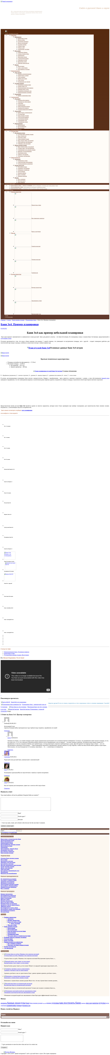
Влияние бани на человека (9, 903)
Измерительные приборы (8, 887)
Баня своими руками (7, 853)
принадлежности (23, 1005)
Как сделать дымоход (7, 851)
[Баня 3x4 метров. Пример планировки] (9, 480)
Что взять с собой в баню (8, 880)
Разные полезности (10, 946)
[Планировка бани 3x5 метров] (10, 491)
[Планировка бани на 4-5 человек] (10, 446)
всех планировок (27, 410)
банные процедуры (16, 1003)
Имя (19, 813)
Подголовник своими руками (9, 884)
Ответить (7, 730)
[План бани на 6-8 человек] (10, 457)
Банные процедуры (7, 894)
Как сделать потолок (7, 863)
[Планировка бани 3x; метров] (9, 467)
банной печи (105, 378)
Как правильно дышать (8, 910)
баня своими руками (36, 1003)
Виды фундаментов (7, 842)
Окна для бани (5, 869)
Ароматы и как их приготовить (10, 905)
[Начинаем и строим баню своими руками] (17, 976)
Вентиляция (11, 928)
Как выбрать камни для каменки (10, 909)
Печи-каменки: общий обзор (9, 848)
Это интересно (8, 948)
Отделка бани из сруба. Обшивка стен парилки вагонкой (21, 955)
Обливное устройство (7, 883)
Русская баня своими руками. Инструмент (16, 655)
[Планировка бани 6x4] (9, 535)
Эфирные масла (6, 906)
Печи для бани (8, 940)
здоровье (55, 1003)
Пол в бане (4, 859)
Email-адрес (21, 816)
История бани (5, 912)
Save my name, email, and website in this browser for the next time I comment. (23, 823)
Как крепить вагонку (7, 861)
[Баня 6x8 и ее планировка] (9, 594)
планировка (11, 1005)
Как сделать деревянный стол (10, 870)
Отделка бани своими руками (10, 858)
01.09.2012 (4, 328)
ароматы (4, 1003)
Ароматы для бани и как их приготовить (16, 970)
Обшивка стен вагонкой (8, 862)
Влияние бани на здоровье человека (15, 937)
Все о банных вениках (14, 943)
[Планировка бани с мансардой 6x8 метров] (9, 631)
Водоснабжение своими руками (10, 844)
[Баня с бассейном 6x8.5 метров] (9, 606)
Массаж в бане (5, 899)
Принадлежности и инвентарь (13, 942)
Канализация (12, 932)
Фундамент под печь (7, 850)
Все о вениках (5, 888)
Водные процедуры (7, 901)
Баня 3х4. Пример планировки (20, 324)
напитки (95, 1003)
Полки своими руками (7, 866)
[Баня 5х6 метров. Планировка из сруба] (9, 559)
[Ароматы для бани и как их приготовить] (16, 969)
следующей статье (6, 338)
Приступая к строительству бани (11, 839)
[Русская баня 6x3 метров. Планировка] (9, 525)
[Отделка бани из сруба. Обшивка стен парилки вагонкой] (21, 954)
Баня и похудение (6, 898)
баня (27, 1003)
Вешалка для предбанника (9, 873)
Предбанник (4, 872)
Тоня (5, 769)
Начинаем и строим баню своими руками (16, 977)
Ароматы (10, 919)
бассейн (44, 1003)
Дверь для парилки (7, 868)
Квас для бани (15, 923)
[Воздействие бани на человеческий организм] (18, 983)
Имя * (20, 1029)
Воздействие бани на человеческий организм (17, 985)
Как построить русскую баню (17, 931)
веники (48, 1003)
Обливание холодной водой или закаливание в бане (19, 992)
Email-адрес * (22, 1032)
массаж (89, 1003)
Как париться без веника (8, 896)
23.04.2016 (4, 711)
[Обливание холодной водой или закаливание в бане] (20, 991)
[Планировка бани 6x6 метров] (10, 569)
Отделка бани (8, 939)
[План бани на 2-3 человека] (9, 424)
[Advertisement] (55, 392)
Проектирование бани (7, 840)
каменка (83, 1003)
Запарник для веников (7, 881)
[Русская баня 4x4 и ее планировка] (9, 501)
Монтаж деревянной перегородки (11, 865)
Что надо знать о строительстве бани (19, 936)
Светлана (7, 757)
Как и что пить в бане (7, 902)
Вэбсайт (20, 819)
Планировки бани (13, 934)
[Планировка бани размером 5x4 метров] (9, 512)
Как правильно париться (8, 895)
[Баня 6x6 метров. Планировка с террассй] (9, 580)
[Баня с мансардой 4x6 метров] (9, 618)
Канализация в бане (7, 843)
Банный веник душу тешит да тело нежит (16, 963)
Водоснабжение (12, 929)
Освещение (4, 847)
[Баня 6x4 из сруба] (9, 547)
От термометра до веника (8, 879)
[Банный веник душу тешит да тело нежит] (17, 961)
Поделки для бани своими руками (18, 945)
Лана (5, 782)
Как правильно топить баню (9, 907)
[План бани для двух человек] (9, 435)
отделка (102, 1003)
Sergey (9, 738)
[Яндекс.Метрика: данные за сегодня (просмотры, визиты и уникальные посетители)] (9, 1052)
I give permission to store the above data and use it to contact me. (20, 1044)
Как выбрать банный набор (9, 885)
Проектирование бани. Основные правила (16, 652)
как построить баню (70, 1002)
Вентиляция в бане (6, 846)
